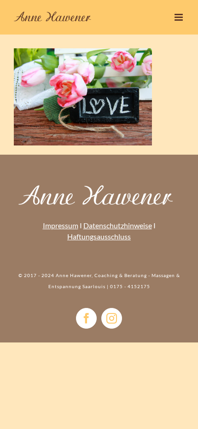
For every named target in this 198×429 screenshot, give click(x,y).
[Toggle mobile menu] (179, 17)
